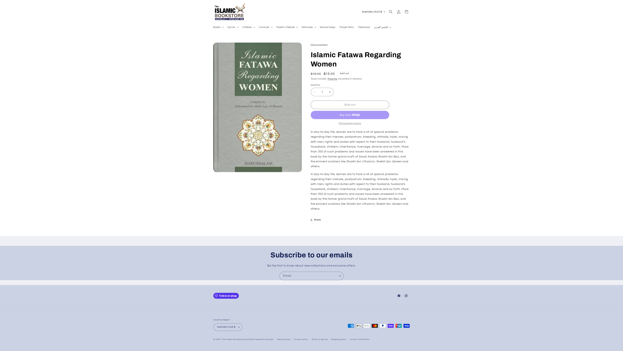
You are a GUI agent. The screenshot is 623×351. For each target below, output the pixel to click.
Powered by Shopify (264, 339)
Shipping (332, 79)
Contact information (360, 339)
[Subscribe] (339, 276)
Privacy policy (301, 339)
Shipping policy (338, 339)
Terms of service (320, 339)
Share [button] (317, 219)
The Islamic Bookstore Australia (237, 339)
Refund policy (284, 339)
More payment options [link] (350, 123)
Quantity (315, 85)
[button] (218, 27)
